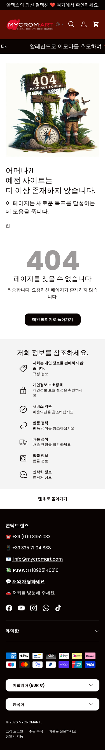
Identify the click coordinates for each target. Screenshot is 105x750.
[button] (59, 24)
